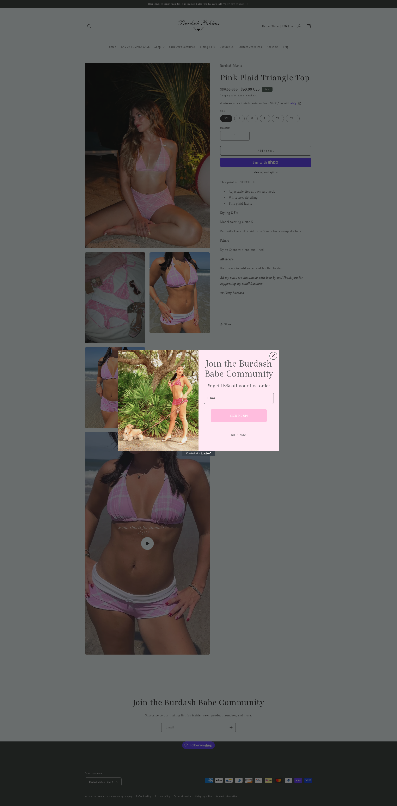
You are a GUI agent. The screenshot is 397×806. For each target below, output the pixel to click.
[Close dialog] (273, 356)
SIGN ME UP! (239, 415)
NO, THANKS (238, 435)
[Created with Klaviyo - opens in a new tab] (198, 453)
